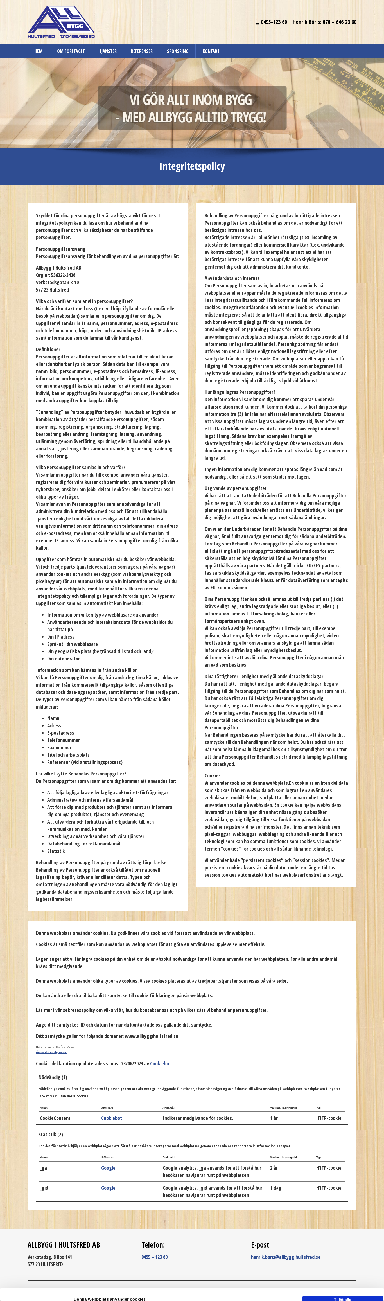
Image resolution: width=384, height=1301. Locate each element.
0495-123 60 (274, 22)
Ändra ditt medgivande (51, 1052)
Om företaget (71, 51)
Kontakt (211, 51)
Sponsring (177, 51)
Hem (39, 51)
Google (108, 1167)
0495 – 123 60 (154, 1256)
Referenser (142, 51)
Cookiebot (160, 1063)
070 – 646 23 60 (339, 22)
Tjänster (108, 51)
